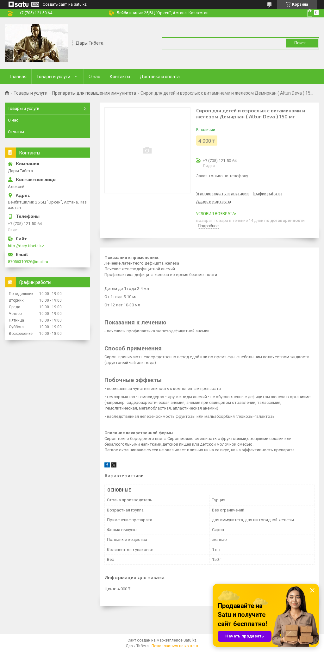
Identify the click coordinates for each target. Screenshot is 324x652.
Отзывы (16, 131)
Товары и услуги (53, 76)
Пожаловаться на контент (175, 646)
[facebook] (107, 466)
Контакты (120, 76)
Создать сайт (55, 4)
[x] (113, 466)
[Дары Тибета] (36, 43)
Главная (18, 76)
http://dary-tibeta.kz (26, 245)
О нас (94, 76)
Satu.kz (190, 640)
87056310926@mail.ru (28, 261)
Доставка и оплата (160, 76)
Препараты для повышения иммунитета (94, 93)
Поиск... (301, 43)
